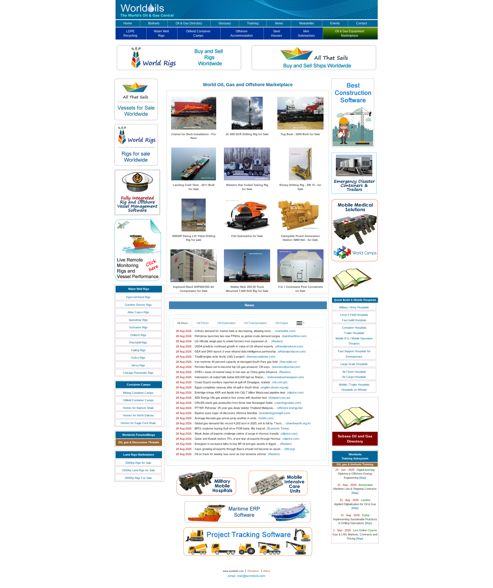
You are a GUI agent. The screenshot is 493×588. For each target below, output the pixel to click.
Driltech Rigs (138, 335)
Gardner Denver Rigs (138, 304)
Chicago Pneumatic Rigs (138, 372)
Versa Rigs (138, 365)
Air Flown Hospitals (354, 371)
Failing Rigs (138, 350)
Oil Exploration (226, 323)
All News (182, 323)
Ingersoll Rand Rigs (138, 297)
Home (128, 23)
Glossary (225, 23)
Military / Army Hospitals (354, 307)
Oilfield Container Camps (198, 33)
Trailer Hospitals (354, 333)
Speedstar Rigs (138, 319)
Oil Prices (203, 323)
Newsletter (306, 23)
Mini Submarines (306, 33)
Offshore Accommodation (241, 33)
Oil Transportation (255, 323)
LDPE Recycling (130, 33)
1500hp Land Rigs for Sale (138, 470)
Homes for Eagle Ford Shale (138, 423)
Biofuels (153, 23)
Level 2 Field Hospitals (354, 314)
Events (335, 23)
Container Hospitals (354, 327)
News (279, 23)
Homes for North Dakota (138, 415)
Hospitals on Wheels (354, 389)
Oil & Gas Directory (189, 23)
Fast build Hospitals (354, 320)
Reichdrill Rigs (138, 342)
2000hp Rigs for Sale (138, 462)
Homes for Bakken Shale (138, 407)
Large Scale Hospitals (354, 364)
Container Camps (138, 384)
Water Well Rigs (161, 33)
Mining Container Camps (138, 392)
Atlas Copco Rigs (138, 312)
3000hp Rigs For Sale (138, 477)
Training (253, 23)
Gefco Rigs (138, 357)
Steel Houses (276, 33)
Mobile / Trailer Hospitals (354, 384)
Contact (361, 23)
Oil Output (281, 323)
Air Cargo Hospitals (354, 376)
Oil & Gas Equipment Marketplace (349, 33)
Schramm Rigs (138, 327)
